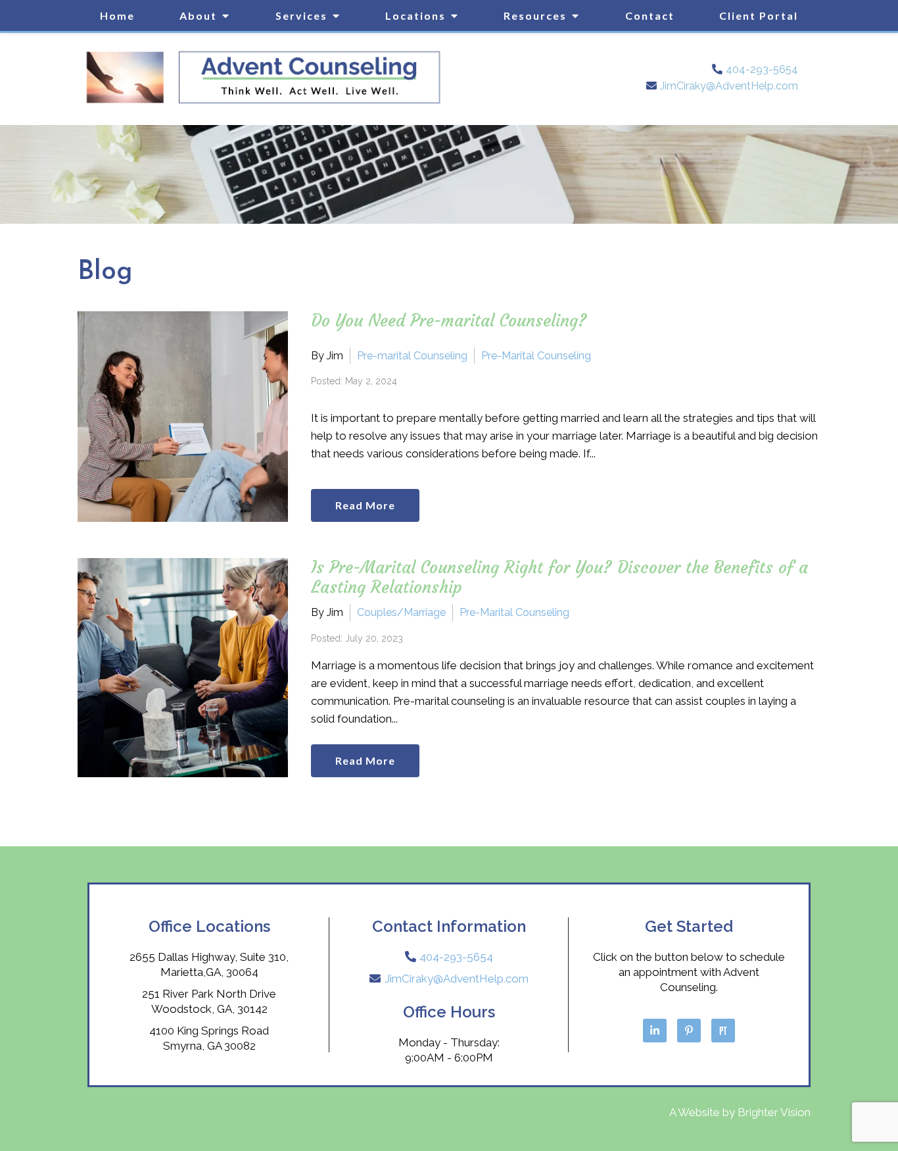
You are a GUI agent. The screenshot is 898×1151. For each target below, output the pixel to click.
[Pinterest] (689, 1030)
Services (301, 15)
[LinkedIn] (655, 1030)
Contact (649, 15)
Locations (415, 15)
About (198, 15)
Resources (535, 15)
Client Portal (758, 15)
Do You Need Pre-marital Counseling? (449, 321)
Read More (365, 505)
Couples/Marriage (401, 612)
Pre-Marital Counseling (536, 355)
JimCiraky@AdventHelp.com (729, 86)
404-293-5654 (762, 69)
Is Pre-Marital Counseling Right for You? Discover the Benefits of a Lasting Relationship (559, 577)
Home (117, 15)
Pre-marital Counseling (412, 355)
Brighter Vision (774, 1112)
